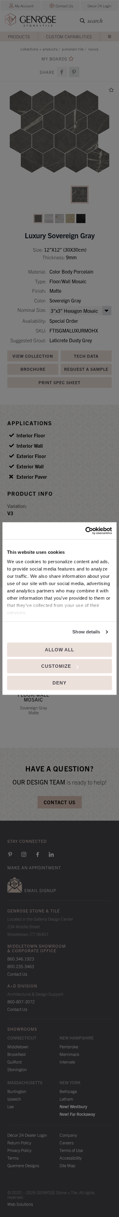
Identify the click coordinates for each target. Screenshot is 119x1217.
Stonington (17, 1069)
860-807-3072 (21, 1001)
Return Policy (19, 1142)
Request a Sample (86, 369)
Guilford (14, 1061)
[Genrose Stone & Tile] (30, 21)
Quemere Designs (23, 1165)
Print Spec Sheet (59, 382)
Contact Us (64, 5)
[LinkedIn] (51, 854)
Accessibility (70, 1157)
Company (68, 1135)
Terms (13, 1157)
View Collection (33, 356)
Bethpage (68, 1091)
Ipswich (14, 1099)
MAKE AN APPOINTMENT (34, 867)
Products (19, 36)
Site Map (67, 1165)
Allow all (59, 649)
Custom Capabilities (69, 36)
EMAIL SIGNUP (40, 890)
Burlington (16, 1091)
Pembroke (69, 1046)
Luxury (93, 49)
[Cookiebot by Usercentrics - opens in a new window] (85, 531)
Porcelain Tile (73, 49)
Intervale (67, 1061)
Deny (59, 682)
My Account (24, 5)
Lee (10, 1106)
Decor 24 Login (99, 5)
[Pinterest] (10, 854)
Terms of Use (71, 1150)
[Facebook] (62, 72)
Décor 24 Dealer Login (27, 1135)
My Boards (54, 59)
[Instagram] (24, 854)
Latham (66, 1099)
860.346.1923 (20, 958)
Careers (67, 1142)
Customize (56, 666)
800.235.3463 (20, 966)
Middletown (17, 1046)
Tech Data (86, 356)
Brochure (32, 369)
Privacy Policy (19, 1150)
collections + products (38, 49)
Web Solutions (20, 1204)
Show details (86, 631)
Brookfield (16, 1054)
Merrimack (69, 1054)
